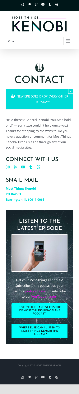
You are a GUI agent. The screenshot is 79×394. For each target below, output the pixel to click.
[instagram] (8, 167)
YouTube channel (44, 296)
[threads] (38, 167)
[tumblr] (31, 167)
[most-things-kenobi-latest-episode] (39, 236)
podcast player (36, 291)
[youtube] (23, 167)
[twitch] (15, 167)
